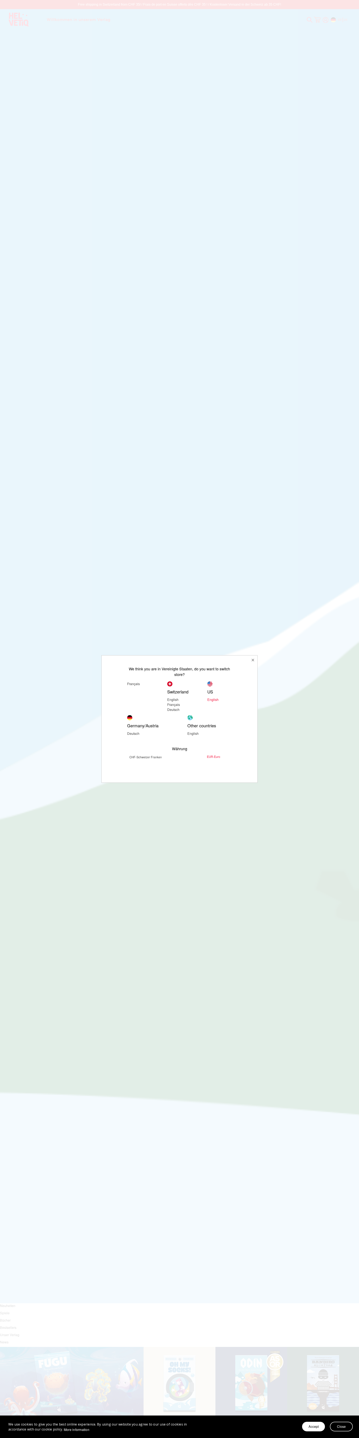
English (172, 699)
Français (173, 704)
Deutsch (133, 733)
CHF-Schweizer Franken (145, 757)
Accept (314, 1426)
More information (76, 1430)
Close (341, 1426)
